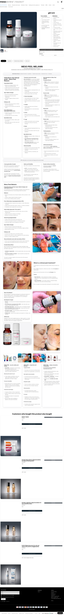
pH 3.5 (55, 55)
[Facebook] (1, 601)
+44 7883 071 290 (55, 597)
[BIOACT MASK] (10, 436)
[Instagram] (6, 601)
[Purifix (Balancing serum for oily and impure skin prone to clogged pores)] (10, 564)
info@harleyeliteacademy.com (57, 598)
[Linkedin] (9, 601)
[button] (63, 8)
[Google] (4, 601)
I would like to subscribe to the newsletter (11, 595)
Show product (53, 417)
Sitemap (52, 600)
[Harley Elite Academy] (28, 2)
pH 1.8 (43, 55)
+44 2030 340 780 (56, 596)
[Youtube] (7, 601)
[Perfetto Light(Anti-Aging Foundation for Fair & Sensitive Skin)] (10, 521)
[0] (61, 2)
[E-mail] (10, 593)
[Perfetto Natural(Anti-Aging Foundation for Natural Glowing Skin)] (10, 479)
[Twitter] (3, 601)
